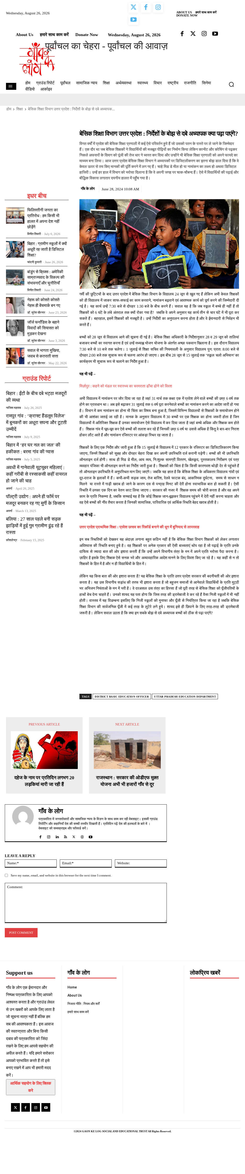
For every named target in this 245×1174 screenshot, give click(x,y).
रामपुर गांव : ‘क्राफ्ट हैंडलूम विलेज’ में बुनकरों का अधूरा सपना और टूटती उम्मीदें (36, 422)
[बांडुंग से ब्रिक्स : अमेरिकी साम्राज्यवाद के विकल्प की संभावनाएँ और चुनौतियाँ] (15, 277)
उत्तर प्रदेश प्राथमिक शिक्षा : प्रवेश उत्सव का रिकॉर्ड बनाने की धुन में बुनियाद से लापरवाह (139, 527)
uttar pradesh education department (185, 696)
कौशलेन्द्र (11, 540)
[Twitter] (212, 188)
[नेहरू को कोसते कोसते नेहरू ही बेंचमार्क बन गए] (15, 305)
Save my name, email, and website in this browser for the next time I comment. (61, 875)
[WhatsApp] (223, 188)
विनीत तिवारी (34, 234)
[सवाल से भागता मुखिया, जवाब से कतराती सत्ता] (15, 356)
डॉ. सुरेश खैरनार (36, 312)
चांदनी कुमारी (34, 262)
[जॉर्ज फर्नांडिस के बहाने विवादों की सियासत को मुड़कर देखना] (15, 328)
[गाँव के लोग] (23, 823)
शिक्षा (19, 109)
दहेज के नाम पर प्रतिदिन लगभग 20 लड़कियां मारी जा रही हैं (44, 781)
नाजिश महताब (13, 408)
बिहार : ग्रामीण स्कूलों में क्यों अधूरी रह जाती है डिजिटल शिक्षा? (47, 249)
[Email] (234, 188)
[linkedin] (57, 836)
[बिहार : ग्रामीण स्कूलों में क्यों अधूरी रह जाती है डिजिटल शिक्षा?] (15, 249)
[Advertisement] (36, 161)
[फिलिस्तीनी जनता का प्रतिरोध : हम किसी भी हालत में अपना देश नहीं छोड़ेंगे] (15, 215)
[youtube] (90, 836)
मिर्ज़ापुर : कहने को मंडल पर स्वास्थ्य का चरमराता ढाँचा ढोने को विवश (125, 386)
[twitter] (74, 836)
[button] (233, 84)
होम (8, 109)
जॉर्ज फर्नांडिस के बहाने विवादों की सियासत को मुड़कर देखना (43, 328)
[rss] (65, 836)
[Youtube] (45, 1107)
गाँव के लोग (88, 189)
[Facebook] (201, 188)
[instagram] (48, 836)
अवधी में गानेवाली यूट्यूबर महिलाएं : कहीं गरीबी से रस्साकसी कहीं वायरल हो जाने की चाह (36, 474)
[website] (82, 836)
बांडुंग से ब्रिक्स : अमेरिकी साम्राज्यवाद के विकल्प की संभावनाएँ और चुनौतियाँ (45, 278)
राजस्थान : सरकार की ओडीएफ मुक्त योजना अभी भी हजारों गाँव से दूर (127, 781)
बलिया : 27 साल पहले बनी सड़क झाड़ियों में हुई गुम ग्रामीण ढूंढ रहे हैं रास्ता (34, 525)
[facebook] (40, 836)
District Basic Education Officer (122, 696)
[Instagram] (35, 1107)
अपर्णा (9, 488)
